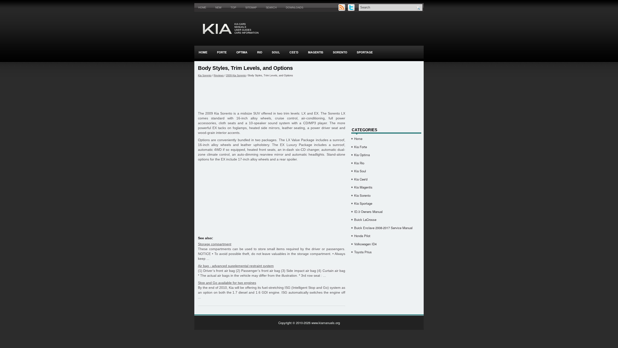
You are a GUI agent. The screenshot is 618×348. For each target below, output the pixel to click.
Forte (222, 52)
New (218, 7)
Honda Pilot (362, 235)
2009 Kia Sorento (236, 75)
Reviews (219, 75)
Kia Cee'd (360, 179)
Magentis (315, 52)
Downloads (294, 7)
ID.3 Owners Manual (368, 211)
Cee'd (293, 52)
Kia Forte (360, 147)
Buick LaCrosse (365, 219)
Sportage (365, 52)
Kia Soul (360, 171)
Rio (259, 52)
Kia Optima (362, 154)
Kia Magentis (363, 187)
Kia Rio (359, 163)
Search (271, 7)
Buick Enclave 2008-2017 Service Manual (383, 227)
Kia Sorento (204, 75)
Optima (241, 52)
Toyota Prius (363, 252)
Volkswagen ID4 (365, 244)
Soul (276, 52)
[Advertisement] (271, 94)
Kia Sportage (363, 203)
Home (202, 7)
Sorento (340, 52)
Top (233, 7)
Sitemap (251, 7)
